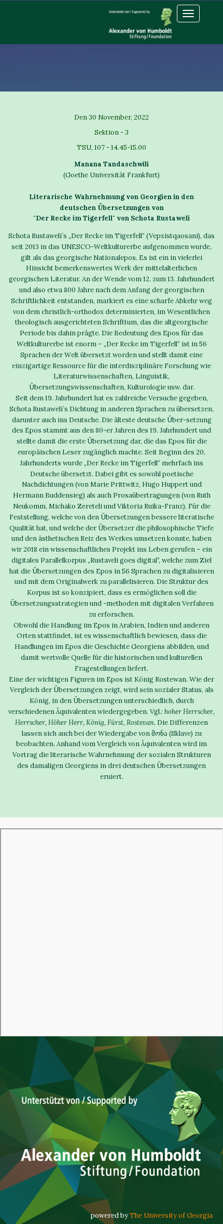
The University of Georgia (171, 1215)
